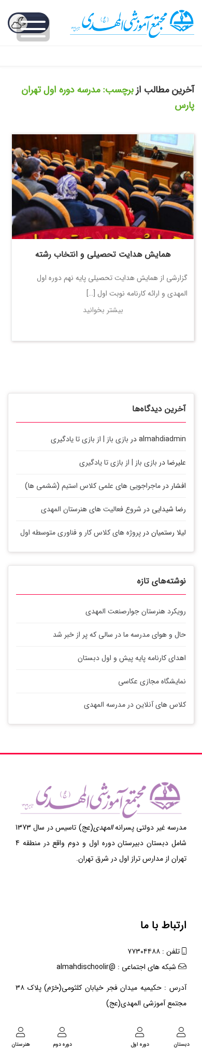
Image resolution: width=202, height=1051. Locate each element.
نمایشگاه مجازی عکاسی (152, 681)
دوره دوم (62, 1044)
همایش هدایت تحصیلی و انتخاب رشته (103, 254)
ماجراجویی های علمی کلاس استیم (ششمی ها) (93, 486)
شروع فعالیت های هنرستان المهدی (91, 509)
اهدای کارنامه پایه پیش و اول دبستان (132, 658)
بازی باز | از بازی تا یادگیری (89, 439)
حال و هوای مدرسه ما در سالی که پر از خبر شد (119, 634)
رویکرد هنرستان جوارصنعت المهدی (135, 611)
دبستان (182, 1044)
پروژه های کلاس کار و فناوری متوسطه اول (80, 532)
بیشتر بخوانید (103, 310)
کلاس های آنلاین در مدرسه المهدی (135, 704)
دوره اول (140, 1044)
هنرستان (20, 1044)
